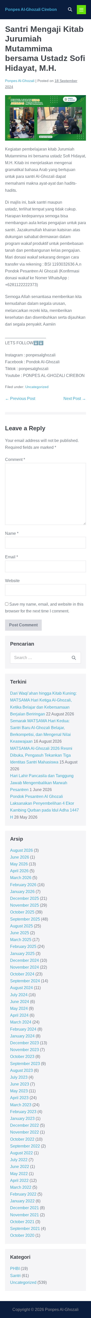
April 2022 (19, 1180)
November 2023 (24, 1050)
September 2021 (25, 1228)
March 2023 (20, 1105)
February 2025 (23, 946)
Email (11, 557)
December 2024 (24, 960)
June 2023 (19, 1084)
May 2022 (19, 1174)
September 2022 (25, 1146)
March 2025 (20, 940)
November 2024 (24, 967)
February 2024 (23, 1029)
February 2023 (23, 1112)
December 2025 (24, 898)
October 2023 (22, 1056)
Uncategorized (37, 387)
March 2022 (20, 1187)
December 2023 (24, 1043)
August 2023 (21, 1070)
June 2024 (19, 1002)
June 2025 (19, 933)
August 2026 (21, 850)
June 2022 (19, 1166)
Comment (15, 459)
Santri (15, 1275)
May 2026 (19, 864)
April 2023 (19, 1098)
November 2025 (24, 905)
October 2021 (22, 1222)
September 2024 (25, 981)
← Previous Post (20, 398)
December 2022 (24, 1125)
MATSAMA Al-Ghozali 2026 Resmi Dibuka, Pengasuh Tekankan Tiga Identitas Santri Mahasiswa (41, 755)
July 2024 (19, 995)
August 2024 (21, 988)
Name (11, 533)
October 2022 (22, 1139)
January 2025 (22, 953)
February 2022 (23, 1194)
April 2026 (19, 871)
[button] (70, 9)
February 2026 (23, 885)
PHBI (15, 1268)
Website (12, 581)
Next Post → (74, 398)
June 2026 (19, 857)
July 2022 (19, 1160)
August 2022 (21, 1153)
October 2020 (22, 1235)
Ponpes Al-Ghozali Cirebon (31, 9)
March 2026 (20, 878)
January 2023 (22, 1118)
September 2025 (25, 919)
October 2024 (22, 974)
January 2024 (22, 1036)
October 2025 (22, 912)
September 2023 (25, 1063)
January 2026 (22, 891)
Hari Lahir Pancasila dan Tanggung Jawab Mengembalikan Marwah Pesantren (42, 783)
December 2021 (24, 1208)
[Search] (73, 657)
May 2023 (19, 1091)
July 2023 (19, 1077)
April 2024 (19, 1015)
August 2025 (21, 926)
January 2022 (22, 1201)
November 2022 (24, 1132)
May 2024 (19, 1008)
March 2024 (20, 1022)
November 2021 (24, 1215)
